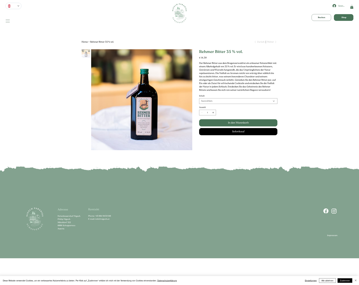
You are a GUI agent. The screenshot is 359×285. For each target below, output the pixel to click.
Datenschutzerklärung (167, 280)
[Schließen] (355, 280)
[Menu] (8, 21)
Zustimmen (345, 280)
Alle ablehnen (327, 280)
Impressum (332, 235)
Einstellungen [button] (311, 280)
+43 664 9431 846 (103, 216)
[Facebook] (326, 211)
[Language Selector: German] (13, 6)
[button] (351, 7)
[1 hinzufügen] (213, 112)
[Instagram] (334, 211)
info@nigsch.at (102, 219)
